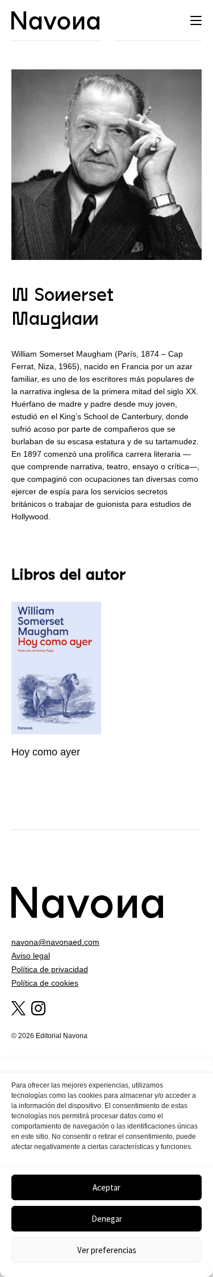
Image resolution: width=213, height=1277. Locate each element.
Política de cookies (44, 982)
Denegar (106, 1218)
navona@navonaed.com (55, 942)
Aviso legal (30, 955)
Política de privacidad (49, 969)
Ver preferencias (106, 1250)
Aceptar (106, 1187)
